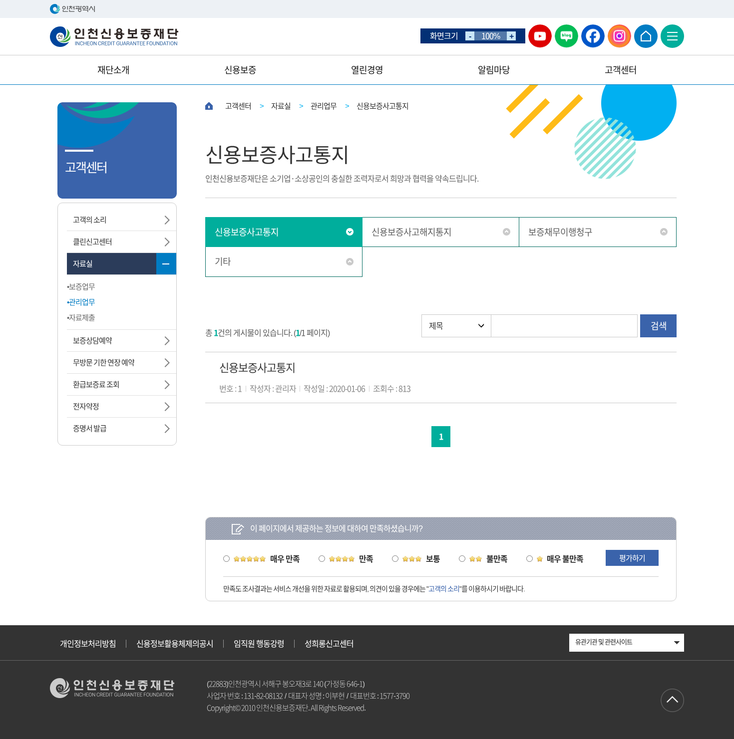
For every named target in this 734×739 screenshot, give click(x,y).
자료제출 (82, 317)
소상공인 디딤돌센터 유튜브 (540, 36)
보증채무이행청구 (560, 232)
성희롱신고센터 (329, 644)
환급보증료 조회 (96, 384)
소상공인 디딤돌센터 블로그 (566, 36)
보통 (433, 559)
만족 (366, 559)
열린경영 (367, 69)
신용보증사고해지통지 (411, 232)
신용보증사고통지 (247, 232)
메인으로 (646, 36)
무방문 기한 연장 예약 (103, 362)
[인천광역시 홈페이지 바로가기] (367, 9)
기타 (223, 261)
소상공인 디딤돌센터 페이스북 (593, 36)
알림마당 (494, 69)
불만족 (496, 559)
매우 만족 (285, 559)
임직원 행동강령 (259, 644)
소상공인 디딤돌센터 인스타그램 (619, 36)
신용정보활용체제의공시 (174, 644)
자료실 (82, 263)
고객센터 (621, 69)
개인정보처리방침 (88, 644)
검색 (659, 325)
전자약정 (86, 406)
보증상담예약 (92, 340)
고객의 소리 (89, 220)
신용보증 (240, 69)
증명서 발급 (89, 428)
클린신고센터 (92, 242)
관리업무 (82, 302)
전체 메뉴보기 (672, 36)
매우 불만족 (565, 559)
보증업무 (82, 286)
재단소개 (113, 69)
